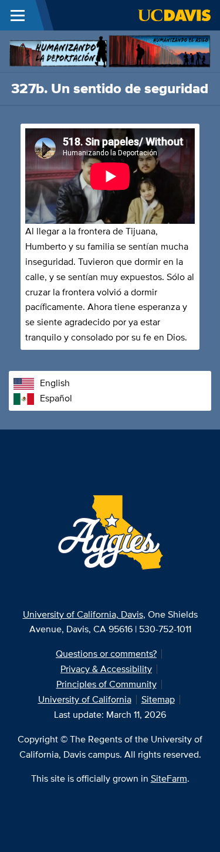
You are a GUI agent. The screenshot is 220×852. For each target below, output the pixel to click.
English (55, 383)
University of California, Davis (83, 614)
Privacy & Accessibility (106, 669)
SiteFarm (169, 778)
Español (56, 398)
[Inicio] (110, 50)
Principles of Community (106, 684)
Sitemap (158, 699)
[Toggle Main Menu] (17, 15)
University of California (84, 699)
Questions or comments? (106, 653)
